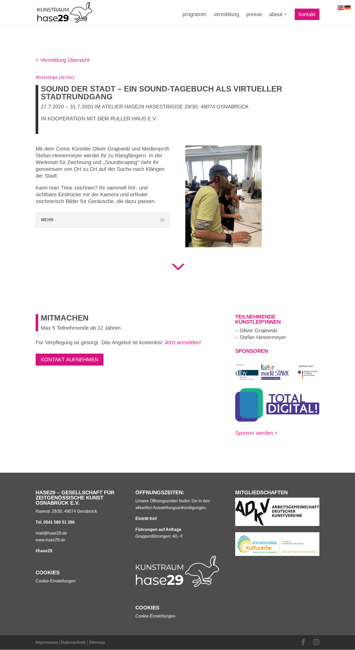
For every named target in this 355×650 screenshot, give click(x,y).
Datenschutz (73, 642)
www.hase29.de (50, 540)
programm (194, 14)
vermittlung (226, 14)
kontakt (307, 14)
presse (254, 14)
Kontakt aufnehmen (69, 359)
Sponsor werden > (256, 433)
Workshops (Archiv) (55, 77)
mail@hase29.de (51, 533)
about (275, 14)
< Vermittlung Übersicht (63, 60)
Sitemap (97, 642)
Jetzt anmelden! (182, 342)
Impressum (47, 642)
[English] (341, 7)
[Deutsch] (347, 7)
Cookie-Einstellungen (56, 581)
